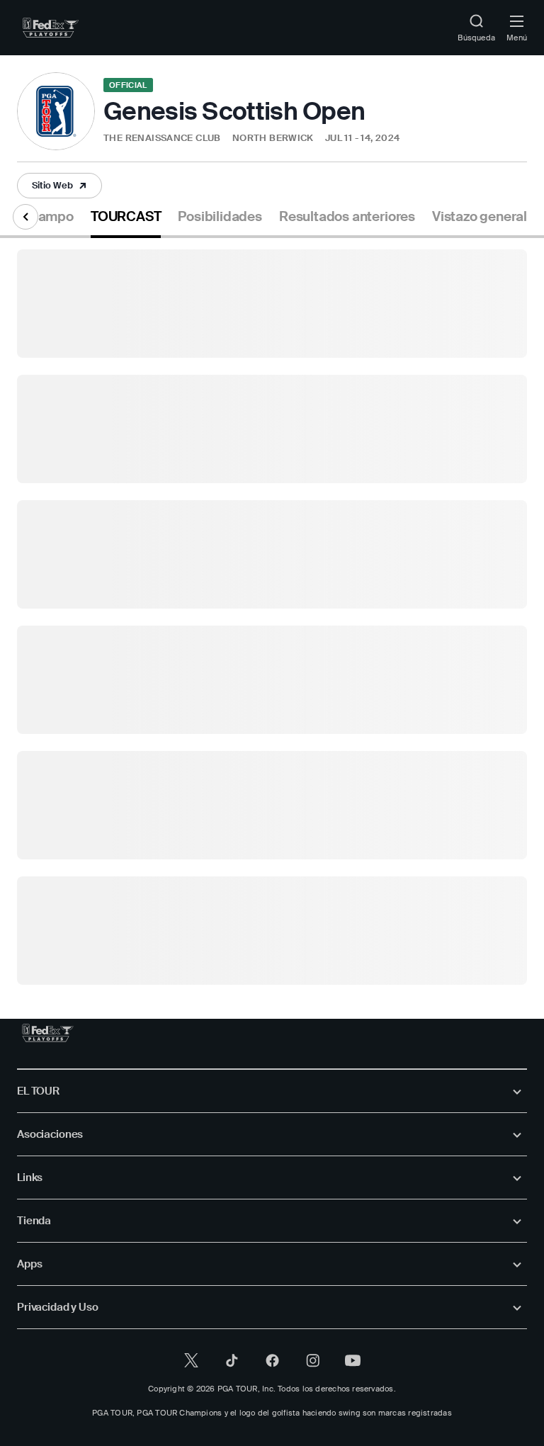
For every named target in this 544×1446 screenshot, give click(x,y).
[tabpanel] (272, 611)
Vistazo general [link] (479, 217)
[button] (151, 139)
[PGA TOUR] (48, 1033)
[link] (50, 27)
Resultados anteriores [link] (347, 217)
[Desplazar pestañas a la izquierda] (25, 217)
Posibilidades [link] (220, 217)
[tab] (126, 222)
